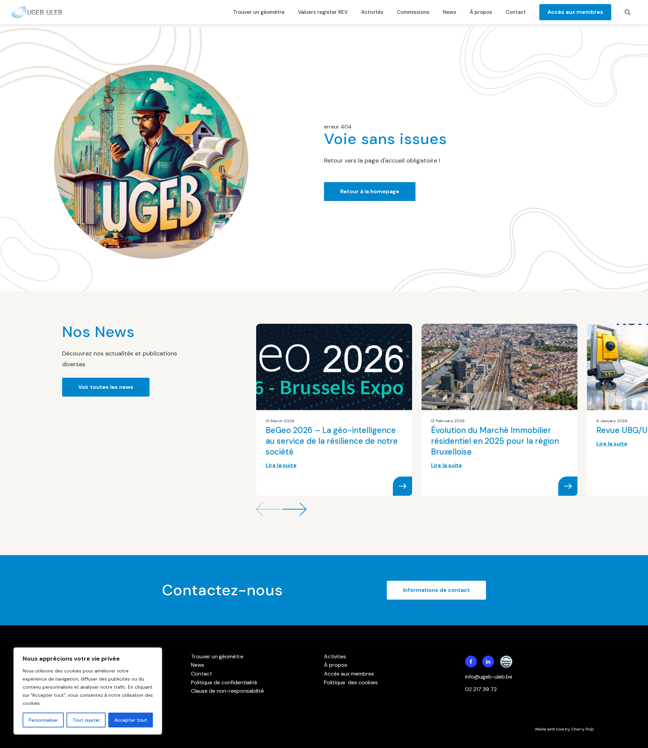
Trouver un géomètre (259, 12)
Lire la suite (281, 465)
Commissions (413, 12)
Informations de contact (436, 590)
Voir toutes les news (105, 387)
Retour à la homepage (369, 191)
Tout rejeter (86, 720)
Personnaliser (43, 720)
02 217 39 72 (481, 689)
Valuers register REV (323, 12)
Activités (372, 12)
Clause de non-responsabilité (227, 690)
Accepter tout (130, 720)
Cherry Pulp (582, 729)
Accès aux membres (575, 12)
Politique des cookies (351, 682)
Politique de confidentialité (224, 682)
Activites (335, 656)
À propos (481, 12)
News (449, 12)
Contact (516, 12)
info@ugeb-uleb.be (488, 676)
